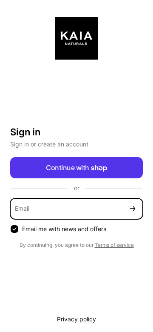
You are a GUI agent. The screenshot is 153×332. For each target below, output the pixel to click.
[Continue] (132, 208)
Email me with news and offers (64, 228)
